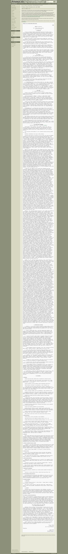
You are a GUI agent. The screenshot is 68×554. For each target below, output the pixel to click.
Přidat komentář (31, 551)
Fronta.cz (55, 553)
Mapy (12, 35)
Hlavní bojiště (13, 5)
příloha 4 (45, 125)
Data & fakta (13, 19)
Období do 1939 (14, 7)
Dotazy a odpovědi (14, 27)
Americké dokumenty (30, 5)
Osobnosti (13, 16)
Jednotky (13, 13)
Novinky (13, 46)
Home (23, 5)
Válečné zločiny (14, 22)
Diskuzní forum (14, 43)
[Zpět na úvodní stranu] (18, 1)
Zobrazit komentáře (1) (25, 551)
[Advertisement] (39, 543)
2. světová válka (13, 553)
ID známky (13, 38)
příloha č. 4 (24, 21)
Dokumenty (25, 5)
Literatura (13, 24)
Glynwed (24, 8)
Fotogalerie (13, 33)
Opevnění (13, 10)
